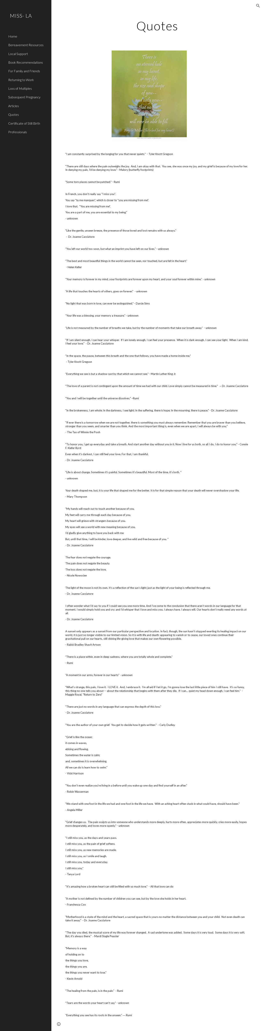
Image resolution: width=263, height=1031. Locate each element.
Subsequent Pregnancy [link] (24, 97)
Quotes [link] (13, 114)
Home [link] (12, 36)
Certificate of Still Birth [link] (24, 123)
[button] (258, 6)
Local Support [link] (18, 54)
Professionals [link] (17, 132)
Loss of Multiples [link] (20, 88)
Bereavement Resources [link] (26, 45)
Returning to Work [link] (21, 80)
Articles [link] (13, 106)
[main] (157, 25)
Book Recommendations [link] (25, 62)
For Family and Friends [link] (24, 71)
